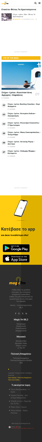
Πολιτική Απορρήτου (21, 358)
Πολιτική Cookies (13, 380)
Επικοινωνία (21, 326)
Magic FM (17, 19)
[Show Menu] (39, 3)
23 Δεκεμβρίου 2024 (28, 19)
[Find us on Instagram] (19, 313)
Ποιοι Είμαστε (21, 328)
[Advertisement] (21, 37)
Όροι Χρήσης (12, 377)
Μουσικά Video (21, 343)
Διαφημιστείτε (21, 331)
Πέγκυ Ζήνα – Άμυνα (18, 407)
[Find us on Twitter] (23, 313)
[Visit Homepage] (5, 3)
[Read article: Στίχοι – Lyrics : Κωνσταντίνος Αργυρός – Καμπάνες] (21, 76)
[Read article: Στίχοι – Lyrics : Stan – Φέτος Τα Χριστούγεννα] (7, 17)
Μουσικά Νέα (21, 341)
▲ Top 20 (21, 348)
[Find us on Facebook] (15, 313)
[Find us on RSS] (26, 313)
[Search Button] (35, 3)
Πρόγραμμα (21, 324)
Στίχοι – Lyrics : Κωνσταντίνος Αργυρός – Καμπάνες (17, 93)
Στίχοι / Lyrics (21, 346)
